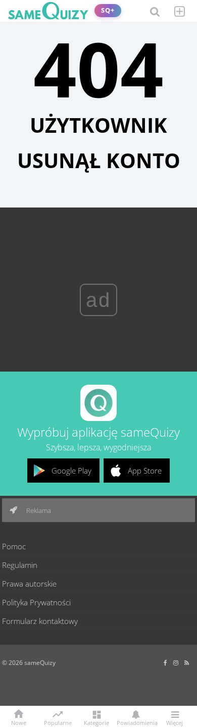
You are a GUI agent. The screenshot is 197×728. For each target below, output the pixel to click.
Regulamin (19, 565)
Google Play (71, 470)
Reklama (38, 510)
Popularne (58, 722)
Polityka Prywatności (36, 602)
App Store (145, 470)
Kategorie (96, 722)
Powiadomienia (135, 722)
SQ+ (108, 10)
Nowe (18, 722)
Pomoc (14, 546)
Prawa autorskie (29, 584)
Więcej (174, 722)
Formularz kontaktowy (40, 621)
